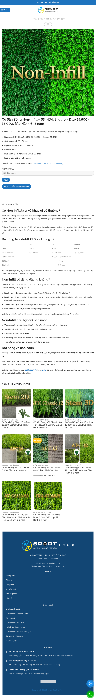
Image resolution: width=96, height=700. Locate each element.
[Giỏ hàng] (94, 10)
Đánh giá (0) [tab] (13, 204)
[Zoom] (5, 113)
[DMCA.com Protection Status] (48, 681)
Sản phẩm (10, 585)
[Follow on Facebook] (59, 545)
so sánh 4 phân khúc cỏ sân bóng (48, 163)
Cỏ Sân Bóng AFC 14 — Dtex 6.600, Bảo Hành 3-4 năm (15, 469)
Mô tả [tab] (4, 204)
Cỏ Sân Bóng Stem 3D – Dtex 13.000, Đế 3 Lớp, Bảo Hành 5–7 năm (79, 425)
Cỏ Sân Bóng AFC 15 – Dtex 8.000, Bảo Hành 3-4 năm (46, 469)
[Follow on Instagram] (64, 545)
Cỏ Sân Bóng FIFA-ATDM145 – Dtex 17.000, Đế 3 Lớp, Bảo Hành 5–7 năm (47, 517)
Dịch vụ (9, 580)
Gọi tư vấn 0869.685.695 (16, 186)
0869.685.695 (31, 370)
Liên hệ (9, 598)
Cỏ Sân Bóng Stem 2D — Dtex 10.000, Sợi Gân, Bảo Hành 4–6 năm (16, 425)
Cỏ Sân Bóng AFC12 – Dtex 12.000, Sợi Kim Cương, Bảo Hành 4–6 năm (78, 470)
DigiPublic (60, 690)
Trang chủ (38, 19)
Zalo (44, 370)
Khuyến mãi (11, 589)
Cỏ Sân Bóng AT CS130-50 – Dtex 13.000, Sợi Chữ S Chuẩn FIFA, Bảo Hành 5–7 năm (16, 517)
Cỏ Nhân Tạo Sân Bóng (56, 19)
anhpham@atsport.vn (51, 563)
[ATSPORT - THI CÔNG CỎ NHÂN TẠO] (48, 10)
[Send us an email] (68, 545)
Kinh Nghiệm (11, 594)
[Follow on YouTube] (73, 545)
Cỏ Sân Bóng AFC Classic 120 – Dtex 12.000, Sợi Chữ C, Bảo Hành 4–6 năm (47, 425)
